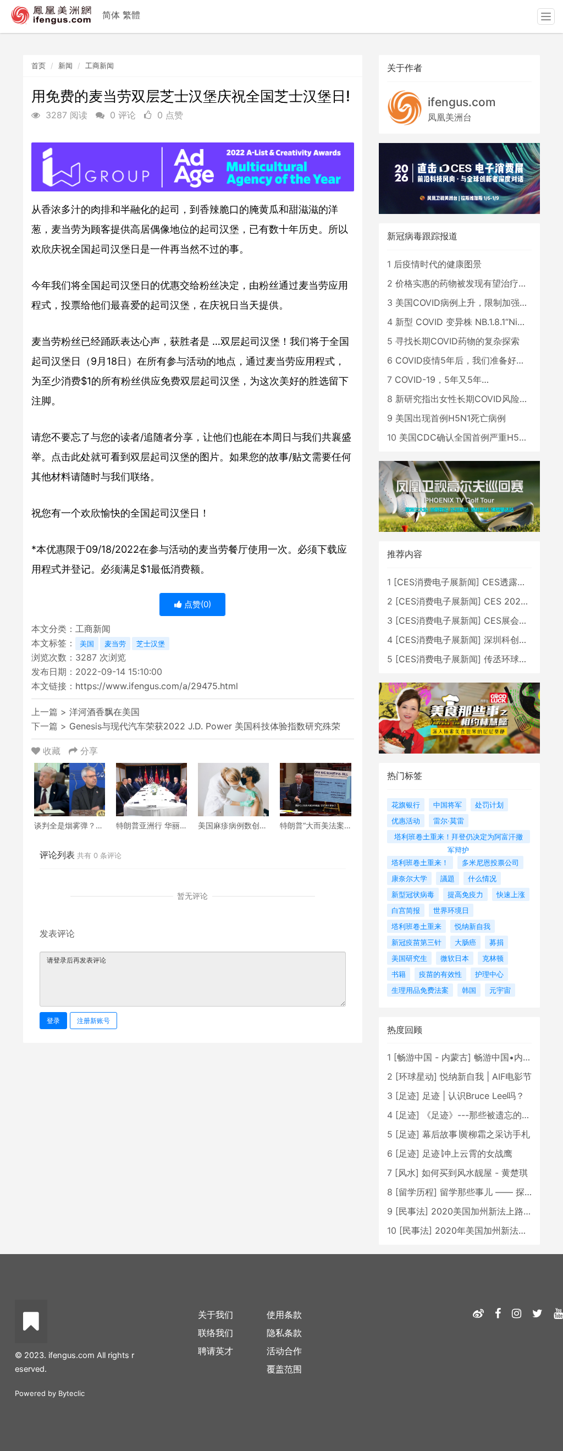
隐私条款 (284, 1332)
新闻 (65, 65)
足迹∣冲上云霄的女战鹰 (467, 1153)
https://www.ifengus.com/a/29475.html (156, 685)
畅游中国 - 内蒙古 (432, 1057)
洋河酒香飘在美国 (104, 711)
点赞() (196, 604)
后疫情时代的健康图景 (438, 264)
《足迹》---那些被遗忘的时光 (480, 1114)
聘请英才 (215, 1350)
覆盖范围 (284, 1369)
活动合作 (284, 1350)
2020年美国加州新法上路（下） (498, 1230)
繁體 (131, 14)
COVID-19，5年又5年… (442, 379)
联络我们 (215, 1332)
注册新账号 (93, 1020)
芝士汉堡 (150, 643)
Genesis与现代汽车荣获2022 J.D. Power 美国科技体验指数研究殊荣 (204, 726)
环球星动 (416, 1076)
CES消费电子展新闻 (436, 581)
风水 (407, 1172)
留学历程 (416, 1191)
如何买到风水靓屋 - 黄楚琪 (475, 1172)
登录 (53, 1020)
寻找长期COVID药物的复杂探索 (457, 341)
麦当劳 (115, 643)
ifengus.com (462, 102)
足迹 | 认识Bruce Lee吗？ (473, 1095)
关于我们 (215, 1314)
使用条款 (284, 1314)
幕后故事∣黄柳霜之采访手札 (476, 1134)
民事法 (412, 1211)
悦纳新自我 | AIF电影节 (486, 1076)
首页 (38, 65)
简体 (111, 14)
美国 (87, 643)
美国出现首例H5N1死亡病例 (450, 418)
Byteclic (71, 1393)
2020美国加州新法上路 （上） (492, 1211)
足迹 (407, 1095)
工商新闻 (99, 65)
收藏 (51, 750)
